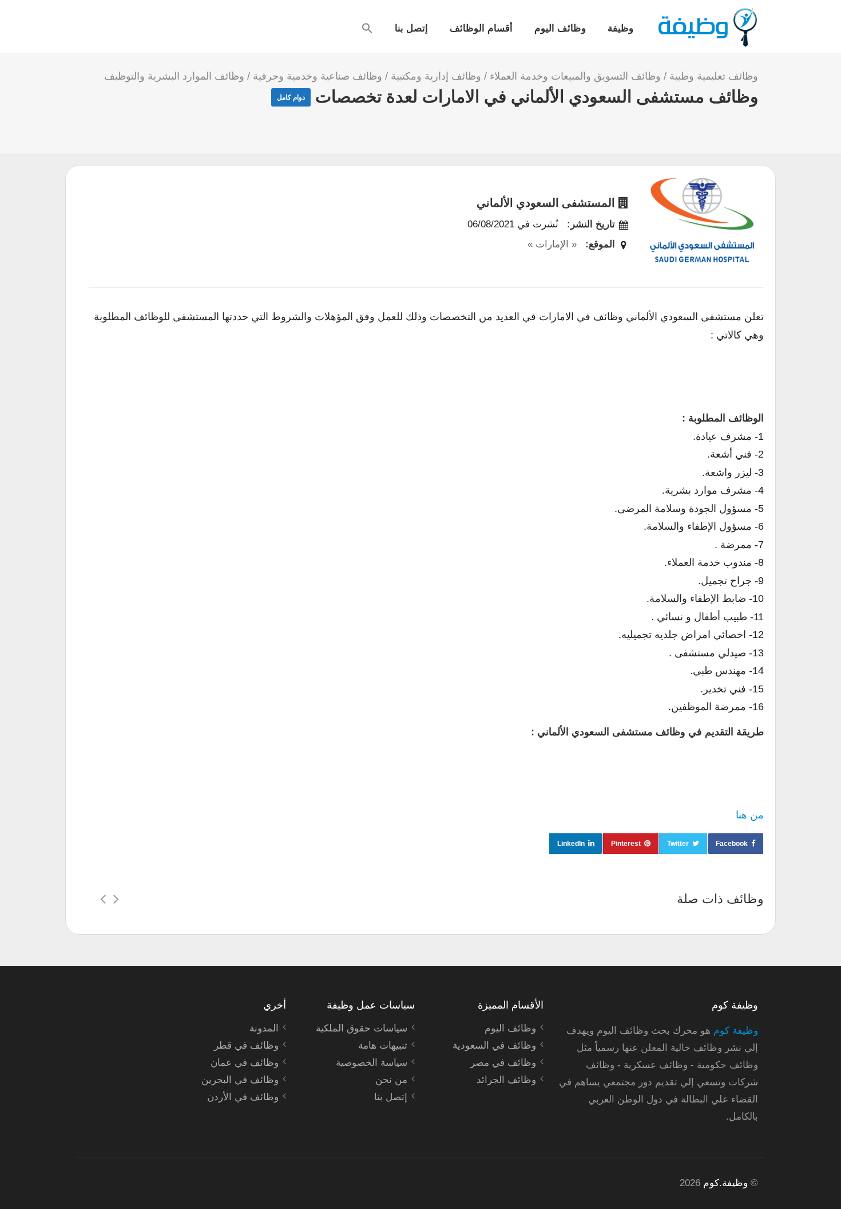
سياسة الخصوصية (371, 1062)
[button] (367, 28)
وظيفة (620, 27)
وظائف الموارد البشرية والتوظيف (174, 76)
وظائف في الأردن (243, 1097)
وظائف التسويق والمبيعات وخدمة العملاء (575, 76)
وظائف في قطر (246, 1045)
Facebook (732, 844)
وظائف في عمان (245, 1062)
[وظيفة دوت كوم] (707, 27)
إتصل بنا (411, 27)
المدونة (264, 1028)
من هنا (750, 815)
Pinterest (626, 844)
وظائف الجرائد (506, 1079)
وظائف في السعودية (494, 1045)
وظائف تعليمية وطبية (713, 76)
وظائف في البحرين (240, 1079)
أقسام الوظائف (481, 27)
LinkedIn (571, 844)
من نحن (391, 1079)
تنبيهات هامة (382, 1045)
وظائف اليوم (560, 27)
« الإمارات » (552, 244)
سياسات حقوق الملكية (361, 1028)
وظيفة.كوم (725, 1183)
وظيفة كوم (735, 1030)
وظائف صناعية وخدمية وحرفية (317, 76)
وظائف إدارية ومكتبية (436, 76)
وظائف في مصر (503, 1062)
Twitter (678, 844)
